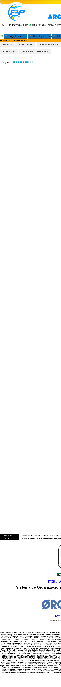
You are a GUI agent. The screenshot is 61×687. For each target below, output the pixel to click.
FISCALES (9, 51)
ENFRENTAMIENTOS (35, 51)
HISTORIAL (26, 44)
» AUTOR (4, 538)
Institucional (37, 24)
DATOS (7, 44)
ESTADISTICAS (49, 44)
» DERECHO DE (6, 535)
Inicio (25, 24)
